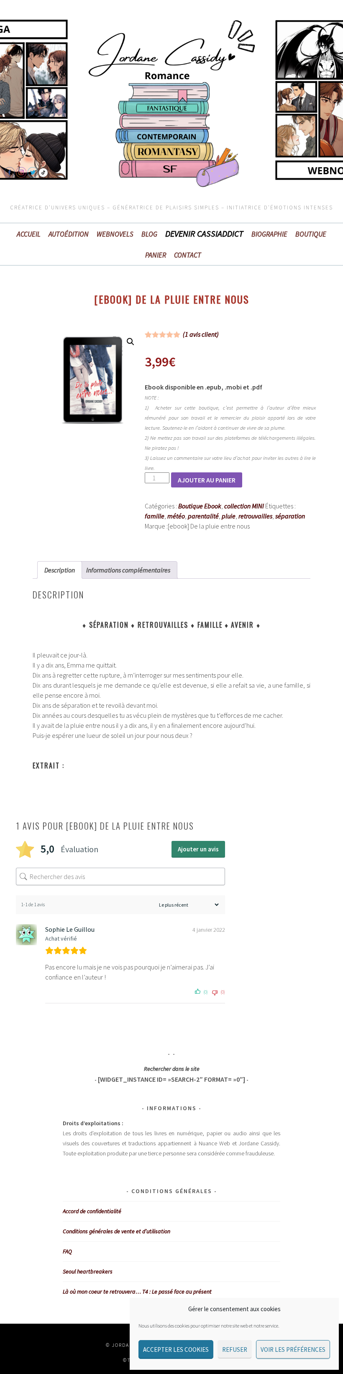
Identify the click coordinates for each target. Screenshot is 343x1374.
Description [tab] (59, 570)
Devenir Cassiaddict (204, 233)
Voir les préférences (293, 1349)
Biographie (269, 234)
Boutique (310, 234)
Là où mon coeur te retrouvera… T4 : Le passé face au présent (137, 1291)
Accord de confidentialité (92, 1211)
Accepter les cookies (176, 1349)
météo (176, 516)
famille (154, 516)
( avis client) (201, 334)
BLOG (149, 234)
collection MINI (244, 506)
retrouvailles (255, 516)
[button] (130, 341)
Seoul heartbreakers (88, 1271)
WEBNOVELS (115, 234)
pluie (228, 516)
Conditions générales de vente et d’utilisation (116, 1231)
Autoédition (69, 234)
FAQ (67, 1251)
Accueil (29, 234)
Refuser (234, 1349)
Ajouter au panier (206, 480)
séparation (290, 516)
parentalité (203, 516)
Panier (155, 255)
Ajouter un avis (198, 849)
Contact (187, 255)
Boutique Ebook (199, 506)
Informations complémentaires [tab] (128, 570)
